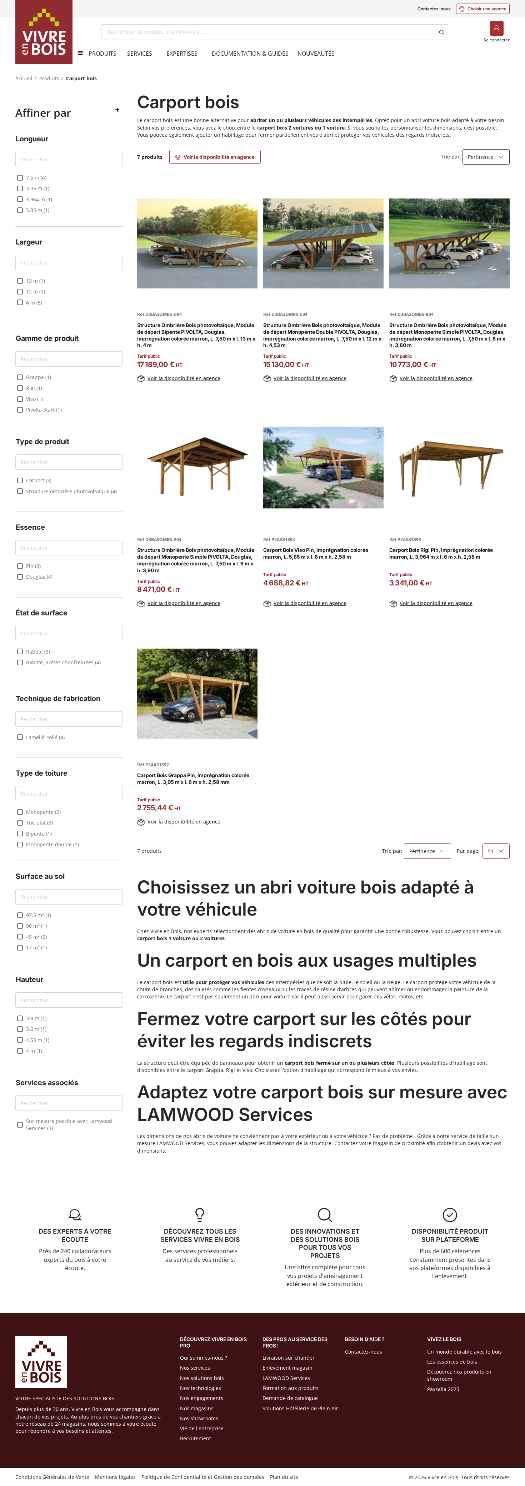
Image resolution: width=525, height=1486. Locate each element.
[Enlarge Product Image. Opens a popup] (249, 294)
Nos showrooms (199, 1418)
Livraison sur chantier (288, 1357)
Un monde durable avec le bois (464, 1351)
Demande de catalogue (290, 1398)
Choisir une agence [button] (482, 8)
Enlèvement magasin (287, 1367)
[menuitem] (102, 53)
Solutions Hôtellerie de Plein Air (300, 1408)
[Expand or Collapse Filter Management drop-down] (117, 110)
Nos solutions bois (202, 1378)
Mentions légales (115, 1477)
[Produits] (77, 52)
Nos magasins (197, 1408)
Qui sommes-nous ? (203, 1357)
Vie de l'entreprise (202, 1428)
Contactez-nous (434, 8)
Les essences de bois (452, 1361)
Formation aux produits (290, 1388)
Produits (49, 78)
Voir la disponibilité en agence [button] (215, 157)
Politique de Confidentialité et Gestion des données (202, 1477)
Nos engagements (201, 1398)
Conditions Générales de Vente (52, 1477)
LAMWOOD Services (286, 1378)
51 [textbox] (491, 851)
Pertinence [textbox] (481, 156)
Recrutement (195, 1438)
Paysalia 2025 (443, 1389)
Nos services (195, 1367)
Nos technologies (200, 1388)
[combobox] (267, 32)
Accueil (23, 78)
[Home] (43, 32)
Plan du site (284, 1477)
